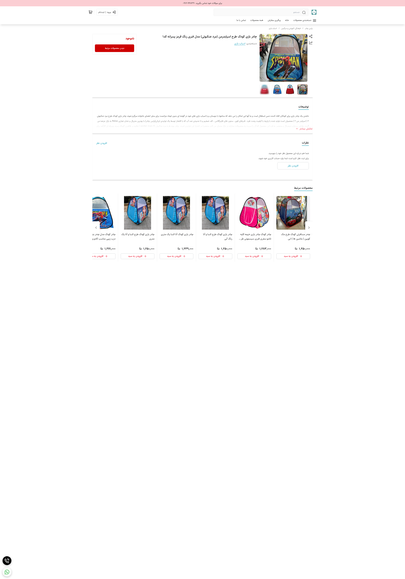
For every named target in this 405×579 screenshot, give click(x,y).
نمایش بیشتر (306, 129)
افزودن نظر (101, 143)
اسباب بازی (273, 28)
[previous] (309, 227)
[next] (96, 227)
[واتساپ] (7, 572)
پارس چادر (309, 28)
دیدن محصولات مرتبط (114, 48)
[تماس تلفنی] (7, 560)
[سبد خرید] (90, 12)
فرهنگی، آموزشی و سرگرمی (291, 28)
